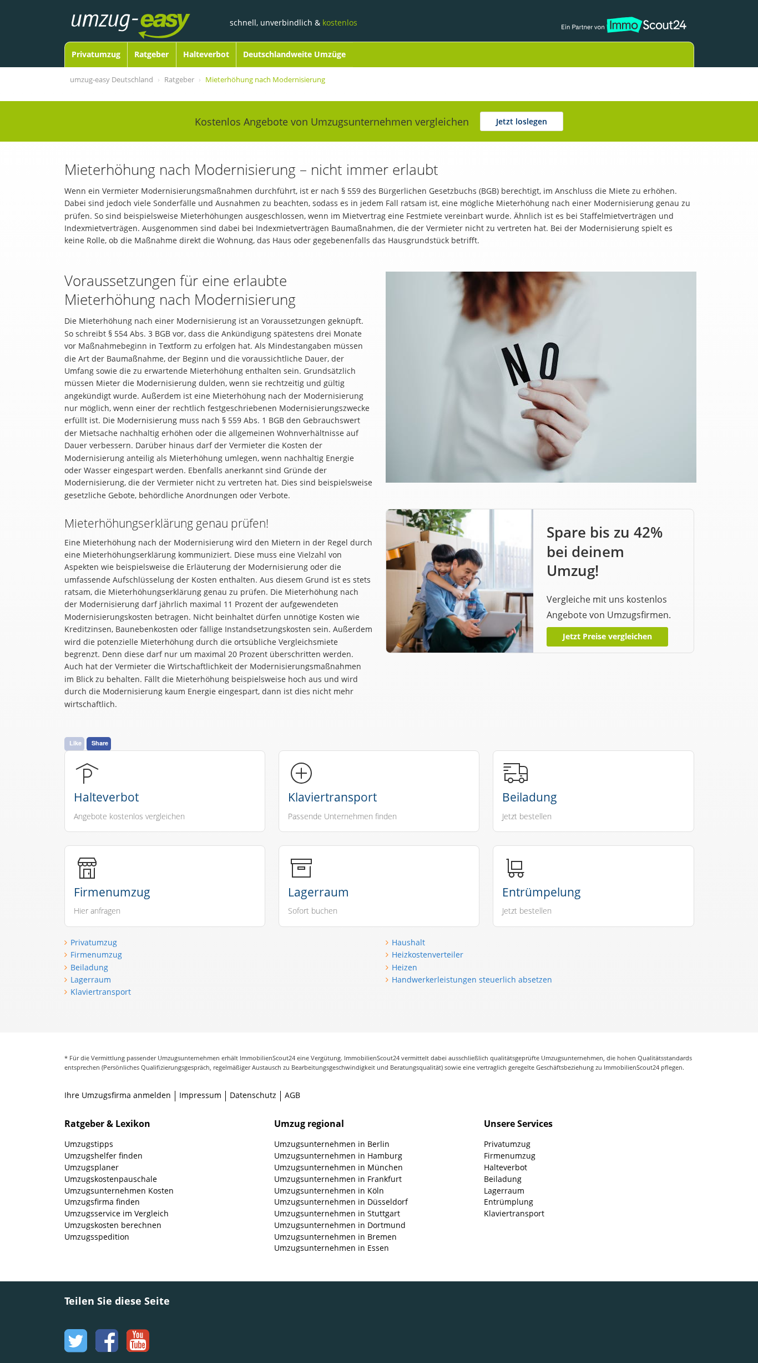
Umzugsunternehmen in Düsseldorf (341, 1201)
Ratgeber (151, 54)
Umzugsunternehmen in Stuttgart (337, 1213)
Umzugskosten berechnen (112, 1225)
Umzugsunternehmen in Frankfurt (338, 1179)
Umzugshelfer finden (103, 1155)
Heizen (404, 967)
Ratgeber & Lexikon (107, 1124)
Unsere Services (518, 1124)
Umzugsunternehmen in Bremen (335, 1236)
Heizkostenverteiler (427, 954)
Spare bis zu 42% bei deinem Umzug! (605, 551)
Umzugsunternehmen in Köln (329, 1190)
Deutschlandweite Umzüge (294, 54)
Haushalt (408, 942)
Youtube (136, 1330)
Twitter (74, 1330)
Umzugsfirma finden (102, 1201)
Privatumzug (96, 54)
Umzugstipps (88, 1144)
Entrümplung (508, 1201)
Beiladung (89, 967)
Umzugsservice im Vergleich (116, 1213)
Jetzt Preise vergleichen (607, 636)
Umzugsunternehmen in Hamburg (338, 1155)
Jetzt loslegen (521, 121)
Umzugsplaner (91, 1167)
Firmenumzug (96, 954)
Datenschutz (253, 1095)
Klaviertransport (100, 991)
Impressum (200, 1095)
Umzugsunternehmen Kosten (119, 1190)
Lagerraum (90, 979)
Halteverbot (206, 54)
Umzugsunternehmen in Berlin (332, 1144)
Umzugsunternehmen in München (338, 1167)
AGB (292, 1095)
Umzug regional (309, 1124)
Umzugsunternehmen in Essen (331, 1247)
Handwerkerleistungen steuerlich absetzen (472, 979)
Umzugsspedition (96, 1236)
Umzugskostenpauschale (110, 1179)
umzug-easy (148, 15)
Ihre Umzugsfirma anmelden (117, 1095)
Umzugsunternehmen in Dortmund (340, 1225)
